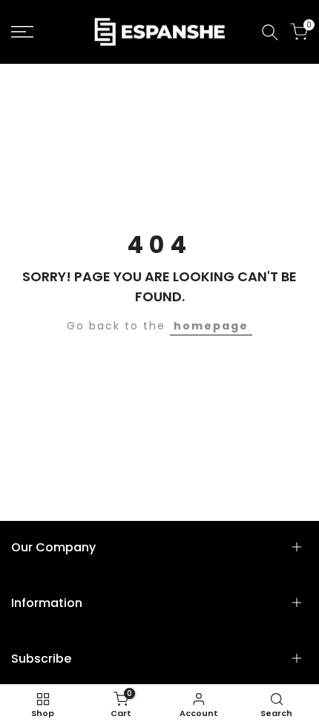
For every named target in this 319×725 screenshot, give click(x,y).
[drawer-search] (270, 32)
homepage (211, 325)
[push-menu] (22, 32)
